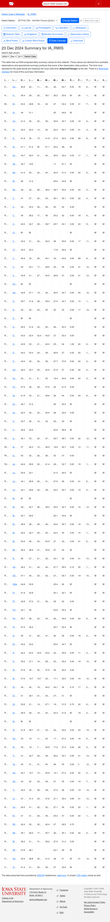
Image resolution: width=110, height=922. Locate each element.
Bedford (16, 172)
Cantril (16, 266)
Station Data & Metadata (13, 14)
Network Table (13, 34)
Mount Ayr (17, 515)
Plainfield (17, 601)
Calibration (63, 27)
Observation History (79, 34)
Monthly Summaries (53, 34)
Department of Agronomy (12, 901)
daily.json (61, 875)
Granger (16, 395)
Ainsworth (17, 112)
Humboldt (17, 429)
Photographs (44, 27)
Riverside (17, 644)
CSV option (81, 875)
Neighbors (32, 34)
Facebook (63, 890)
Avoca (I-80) (18, 155)
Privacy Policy (90, 905)
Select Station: (8, 20)
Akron (15, 163)
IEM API (41, 875)
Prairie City (18, 627)
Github (62, 901)
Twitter (62, 895)
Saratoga (17, 858)
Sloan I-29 (17, 729)
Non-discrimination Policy (94, 902)
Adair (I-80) (18, 292)
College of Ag (7, 898)
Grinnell (16, 404)
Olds (15, 584)
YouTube (63, 907)
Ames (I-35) (18, 138)
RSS (61, 912)
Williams (17, 850)
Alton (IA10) (18, 772)
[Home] (11, 3)
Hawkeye (17, 95)
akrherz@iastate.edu (38, 899)
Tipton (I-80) (18, 789)
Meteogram (81, 27)
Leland (16, 472)
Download (78, 40)
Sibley (16, 747)
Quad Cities (18, 635)
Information (11, 27)
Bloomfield (18, 181)
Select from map (91, 20)
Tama (15, 764)
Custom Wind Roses (35, 40)
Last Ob (27, 27)
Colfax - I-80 (18, 241)
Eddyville (17, 369)
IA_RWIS (32, 14)
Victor (15, 867)
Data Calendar (59, 40)
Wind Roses (12, 40)
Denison (17, 335)
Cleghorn (17, 249)
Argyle (16, 146)
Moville (16, 678)
